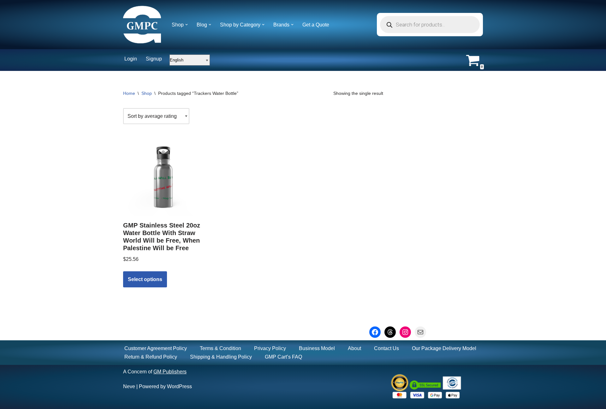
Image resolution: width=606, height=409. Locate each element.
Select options (145, 279)
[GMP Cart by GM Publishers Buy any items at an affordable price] (142, 24)
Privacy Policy (270, 348)
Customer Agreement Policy (155, 348)
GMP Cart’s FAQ (283, 357)
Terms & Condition (220, 348)
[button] (186, 24)
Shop (146, 93)
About (354, 348)
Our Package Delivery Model (444, 348)
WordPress (179, 386)
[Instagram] (405, 332)
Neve (129, 386)
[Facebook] (375, 332)
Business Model (317, 348)
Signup (154, 58)
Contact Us (386, 348)
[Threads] (390, 332)
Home (129, 93)
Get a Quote (315, 24)
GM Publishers (170, 371)
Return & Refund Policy (150, 357)
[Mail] (420, 332)
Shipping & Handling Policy (221, 357)
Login (130, 58)
